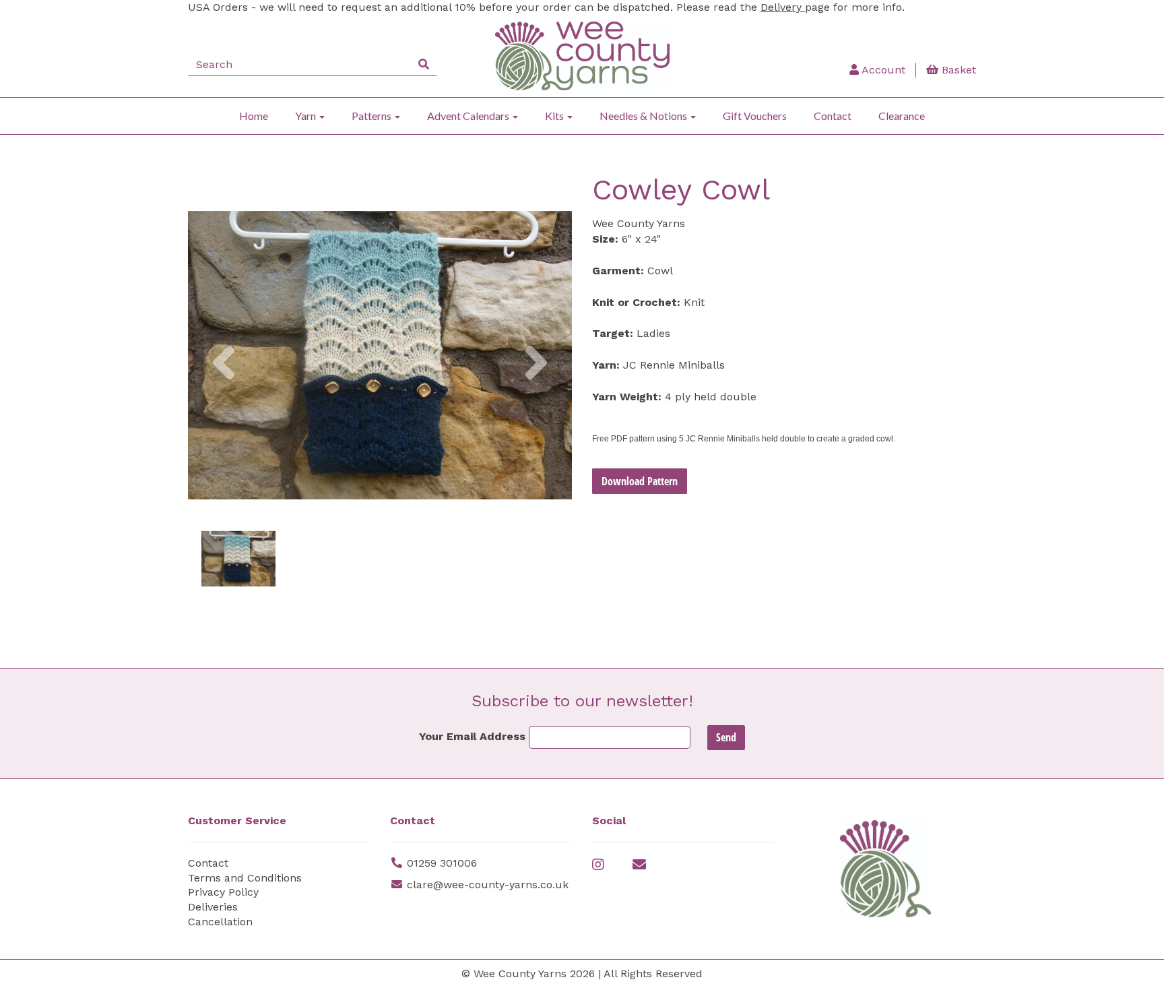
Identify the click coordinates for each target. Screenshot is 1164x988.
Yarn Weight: (626, 396)
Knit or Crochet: (636, 302)
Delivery (783, 7)
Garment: (618, 270)
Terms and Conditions (245, 877)
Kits (555, 115)
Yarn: (606, 365)
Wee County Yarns (638, 223)
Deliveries (213, 906)
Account (882, 69)
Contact (832, 115)
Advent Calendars (469, 115)
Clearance (901, 115)
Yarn (306, 115)
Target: (612, 333)
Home (253, 115)
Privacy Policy (223, 892)
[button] (224, 422)
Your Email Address (472, 736)
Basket (957, 69)
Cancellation (220, 921)
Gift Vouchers (755, 115)
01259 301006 (442, 863)
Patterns (372, 115)
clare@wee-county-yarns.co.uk (488, 884)
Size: (605, 239)
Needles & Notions (644, 115)
